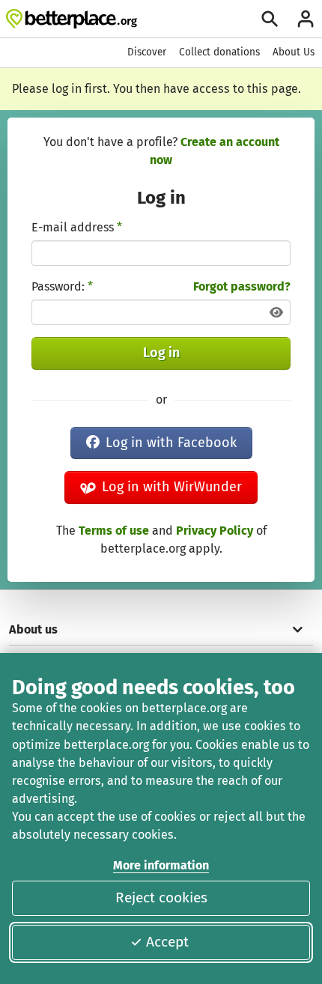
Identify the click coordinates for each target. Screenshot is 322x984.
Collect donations (219, 52)
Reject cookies (161, 897)
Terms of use (114, 530)
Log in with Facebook (171, 442)
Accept (167, 941)
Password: (62, 286)
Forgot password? (242, 286)
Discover (146, 52)
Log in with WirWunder (172, 487)
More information (161, 865)
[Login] (306, 19)
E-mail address (76, 227)
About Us (294, 52)
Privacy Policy (214, 530)
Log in (161, 352)
